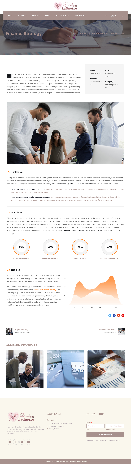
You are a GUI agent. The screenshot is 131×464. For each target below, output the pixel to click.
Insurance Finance (106, 371)
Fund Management (65, 371)
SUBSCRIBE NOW (105, 435)
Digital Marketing (24, 371)
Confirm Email (110, 429)
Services (35, 16)
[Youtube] (116, 16)
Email (89, 423)
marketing (104, 33)
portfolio (84, 33)
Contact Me (80, 16)
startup (69, 375)
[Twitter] (112, 16)
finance (94, 33)
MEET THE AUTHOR (62, 16)
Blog (47, 16)
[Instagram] (106, 16)
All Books (22, 16)
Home (10, 16)
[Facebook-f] (109, 16)
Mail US (54, 420)
